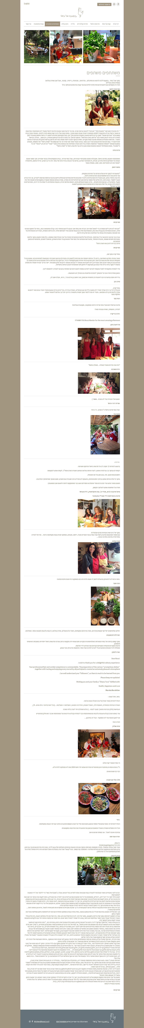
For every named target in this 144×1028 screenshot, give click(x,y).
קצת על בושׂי (106, 24)
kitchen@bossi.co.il (41, 1021)
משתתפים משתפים (52, 24)
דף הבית (116, 24)
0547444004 (61, 1021)
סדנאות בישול (95, 24)
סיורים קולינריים (82, 24)
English (27, 3)
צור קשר (28, 24)
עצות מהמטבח (39, 24)
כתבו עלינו (64, 24)
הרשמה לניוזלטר (104, 4)
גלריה (73, 24)
